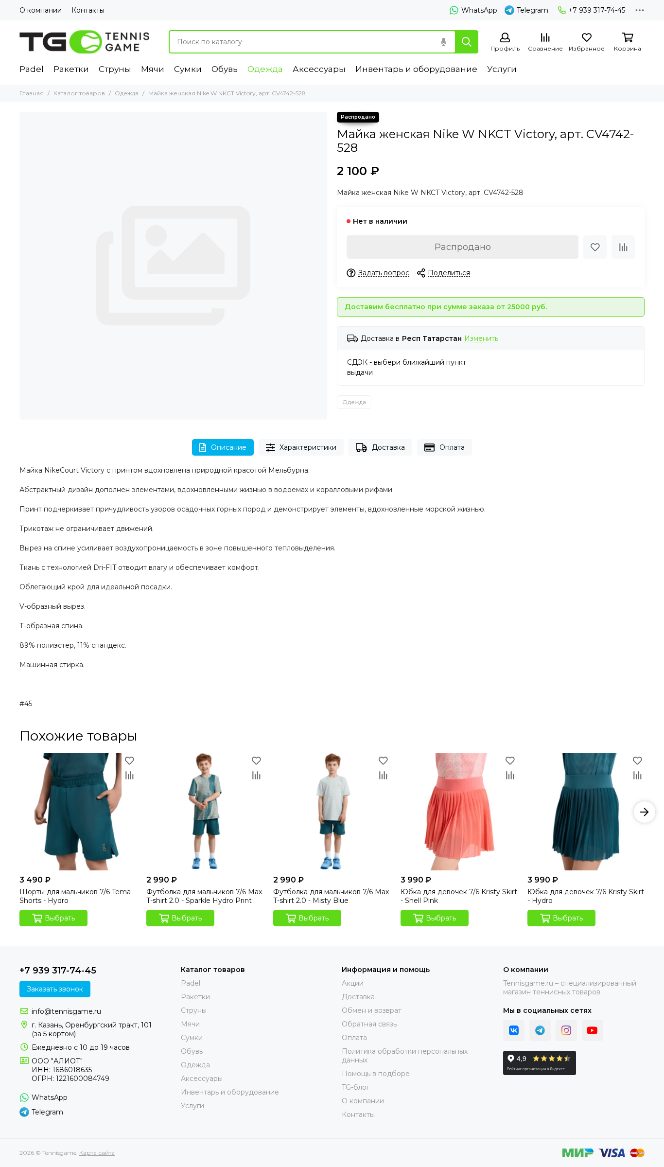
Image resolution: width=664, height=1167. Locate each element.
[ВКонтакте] (513, 1030)
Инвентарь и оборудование (416, 69)
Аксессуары (319, 69)
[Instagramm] (566, 1030)
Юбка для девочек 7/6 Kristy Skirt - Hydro (585, 896)
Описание (228, 447)
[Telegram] (540, 1030)
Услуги (502, 69)
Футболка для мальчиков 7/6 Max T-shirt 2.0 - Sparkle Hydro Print (204, 896)
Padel (31, 69)
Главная (31, 93)
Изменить (481, 338)
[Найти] (466, 41)
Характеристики (308, 447)
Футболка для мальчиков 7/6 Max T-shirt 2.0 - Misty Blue (331, 896)
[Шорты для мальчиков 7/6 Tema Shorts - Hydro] (78, 811)
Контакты (88, 10)
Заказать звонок (55, 989)
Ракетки (71, 69)
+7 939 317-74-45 (596, 10)
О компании (40, 10)
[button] (19, 812)
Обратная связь (369, 1024)
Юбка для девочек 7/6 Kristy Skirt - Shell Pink (459, 896)
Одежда (265, 69)
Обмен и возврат (372, 1010)
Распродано (463, 247)
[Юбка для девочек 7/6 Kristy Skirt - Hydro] (586, 811)
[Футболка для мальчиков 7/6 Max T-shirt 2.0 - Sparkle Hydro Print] (204, 811)
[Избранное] (595, 247)
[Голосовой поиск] (443, 41)
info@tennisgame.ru (66, 1011)
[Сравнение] (623, 247)
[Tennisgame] (84, 41)
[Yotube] (592, 1030)
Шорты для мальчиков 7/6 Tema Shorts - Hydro (75, 896)
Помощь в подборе (376, 1073)
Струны (115, 69)
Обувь (224, 69)
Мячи (152, 69)
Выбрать (60, 918)
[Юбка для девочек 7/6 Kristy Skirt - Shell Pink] (459, 811)
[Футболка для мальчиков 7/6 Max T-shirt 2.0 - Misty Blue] (331, 811)
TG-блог (355, 1087)
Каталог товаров (79, 93)
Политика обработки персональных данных (405, 1055)
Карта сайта (97, 1152)
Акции (353, 983)
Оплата (452, 447)
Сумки (188, 69)
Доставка (388, 447)
